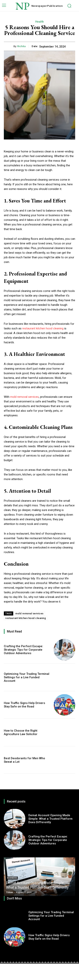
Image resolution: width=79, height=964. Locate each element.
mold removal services (24, 397)
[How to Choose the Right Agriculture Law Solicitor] (64, 732)
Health (39, 21)
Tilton (9, 892)
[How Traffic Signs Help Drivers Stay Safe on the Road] (64, 705)
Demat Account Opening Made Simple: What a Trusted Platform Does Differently (50, 819)
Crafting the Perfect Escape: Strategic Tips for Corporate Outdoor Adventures (23, 649)
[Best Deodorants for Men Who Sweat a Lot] (64, 760)
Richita (21, 46)
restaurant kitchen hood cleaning (42, 328)
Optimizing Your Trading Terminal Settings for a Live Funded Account (26, 677)
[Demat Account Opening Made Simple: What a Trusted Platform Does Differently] (14, 818)
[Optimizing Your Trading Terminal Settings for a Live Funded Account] (64, 677)
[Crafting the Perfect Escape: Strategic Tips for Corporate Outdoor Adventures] (64, 650)
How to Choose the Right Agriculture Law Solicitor (20, 732)
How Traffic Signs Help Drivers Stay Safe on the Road (24, 704)
